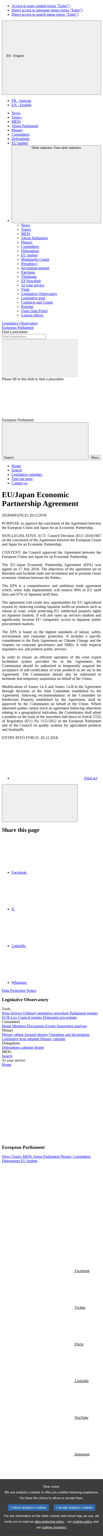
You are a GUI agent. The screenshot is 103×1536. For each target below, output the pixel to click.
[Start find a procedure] (40, 358)
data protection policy (49, 1521)
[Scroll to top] (40, 803)
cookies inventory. (54, 1527)
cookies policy (82, 1521)
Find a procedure (15, 332)
